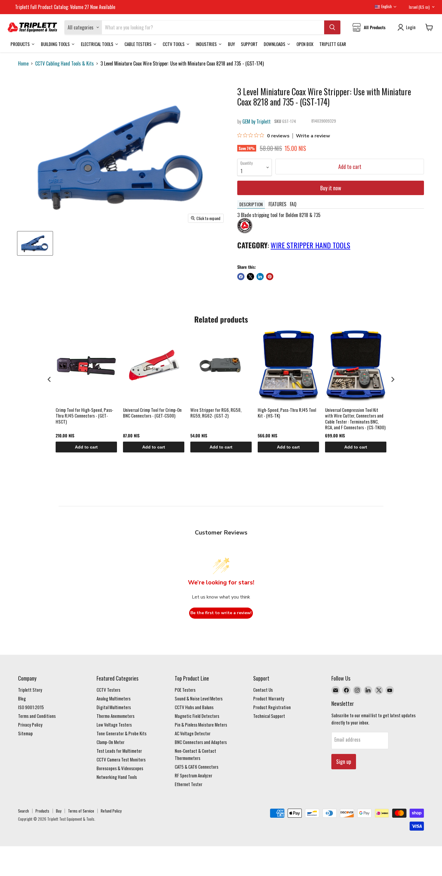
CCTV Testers (108, 689)
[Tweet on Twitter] (250, 276)
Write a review (313, 136)
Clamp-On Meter (110, 742)
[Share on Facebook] (240, 276)
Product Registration (272, 707)
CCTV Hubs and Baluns (194, 707)
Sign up (343, 761)
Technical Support (269, 715)
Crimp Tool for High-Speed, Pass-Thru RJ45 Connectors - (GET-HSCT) (84, 416)
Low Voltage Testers (114, 724)
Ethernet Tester (188, 784)
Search (23, 811)
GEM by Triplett (256, 121)
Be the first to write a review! (221, 613)
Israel (419, 7)
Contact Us (263, 689)
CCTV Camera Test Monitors (121, 759)
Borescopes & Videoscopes (120, 768)
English (386, 6)
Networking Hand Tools (117, 776)
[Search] (332, 27)
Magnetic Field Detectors (197, 715)
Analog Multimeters (113, 698)
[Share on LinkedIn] (260, 276)
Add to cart (86, 447)
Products (42, 811)
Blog (22, 698)
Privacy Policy (30, 724)
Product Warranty (268, 698)
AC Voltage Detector (192, 733)
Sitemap (25, 733)
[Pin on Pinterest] (269, 276)
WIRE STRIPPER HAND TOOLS (310, 245)
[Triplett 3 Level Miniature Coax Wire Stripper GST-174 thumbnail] (35, 243)
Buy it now (330, 188)
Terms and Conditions (37, 715)
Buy (58, 811)
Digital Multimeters (114, 707)
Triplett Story (30, 689)
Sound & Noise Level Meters (199, 698)
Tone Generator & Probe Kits (121, 733)
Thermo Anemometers (115, 715)
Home (23, 63)
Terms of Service (81, 811)
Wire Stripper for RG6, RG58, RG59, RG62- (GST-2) (215, 413)
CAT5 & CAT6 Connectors (196, 766)
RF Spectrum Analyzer (193, 775)
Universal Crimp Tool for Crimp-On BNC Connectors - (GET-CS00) (152, 413)
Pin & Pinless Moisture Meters (201, 724)
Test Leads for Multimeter (119, 750)
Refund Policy (111, 811)
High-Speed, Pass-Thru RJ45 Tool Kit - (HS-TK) (287, 413)
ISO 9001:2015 (31, 707)
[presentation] (49, 379)
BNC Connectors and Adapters (201, 742)
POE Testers (185, 689)
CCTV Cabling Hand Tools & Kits (64, 63)
